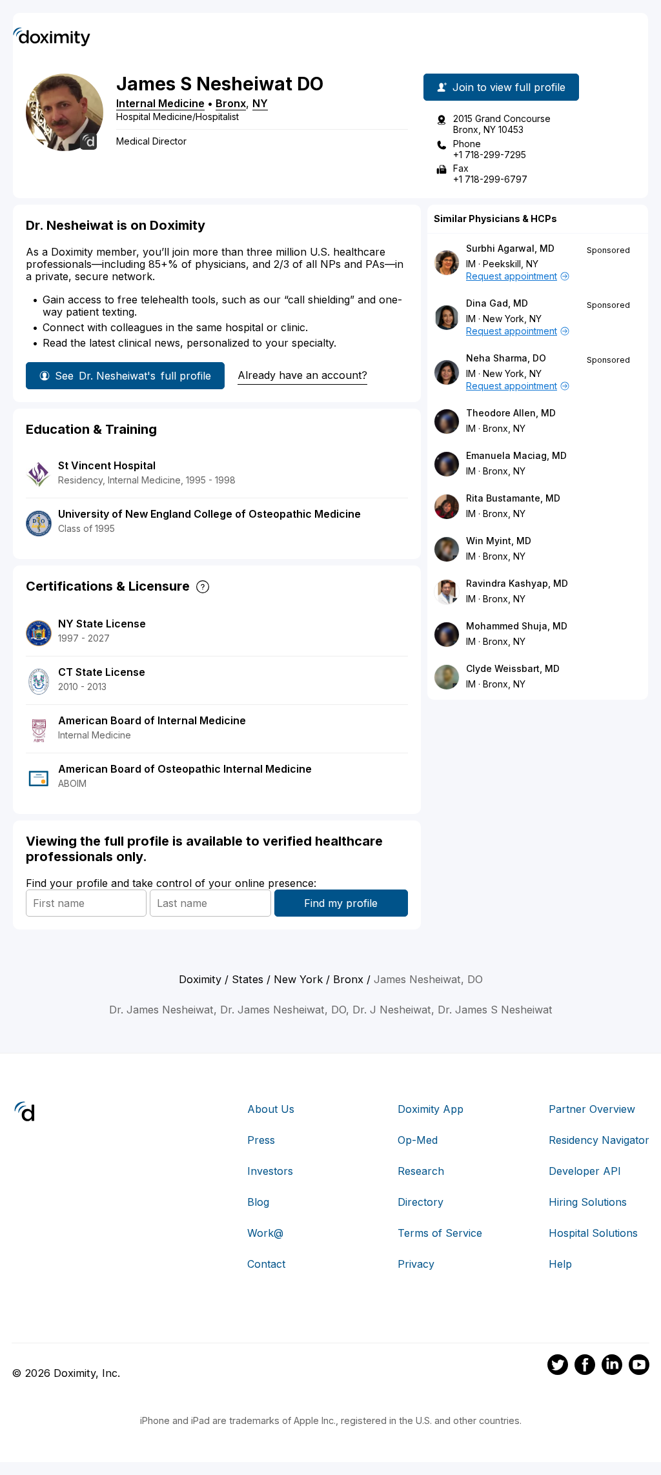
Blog (258, 1201)
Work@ (265, 1232)
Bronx (231, 103)
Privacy (416, 1263)
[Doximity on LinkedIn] (612, 1366)
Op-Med (418, 1140)
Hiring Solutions (588, 1201)
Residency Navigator (599, 1140)
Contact (266, 1263)
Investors (270, 1171)
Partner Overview (592, 1109)
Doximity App (430, 1109)
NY (260, 103)
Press (261, 1140)
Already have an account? (302, 375)
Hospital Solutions (593, 1232)
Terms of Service (440, 1232)
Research (421, 1171)
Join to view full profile (509, 87)
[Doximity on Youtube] (639, 1366)
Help (560, 1263)
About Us (270, 1109)
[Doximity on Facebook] (585, 1366)
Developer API (585, 1171)
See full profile (133, 375)
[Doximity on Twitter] (557, 1366)
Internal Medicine (160, 103)
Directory (420, 1201)
